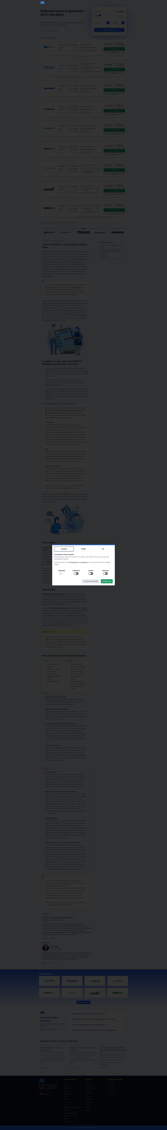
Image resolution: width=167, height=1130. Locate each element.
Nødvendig (61, 570)
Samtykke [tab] (64, 549)
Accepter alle (107, 581)
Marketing (105, 570)
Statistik (90, 570)
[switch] (61, 573)
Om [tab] (103, 549)
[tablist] (83, 549)
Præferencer (76, 570)
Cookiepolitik (84, 562)
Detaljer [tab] (83, 549)
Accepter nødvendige (91, 581)
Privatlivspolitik (73, 562)
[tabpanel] (83, 565)
